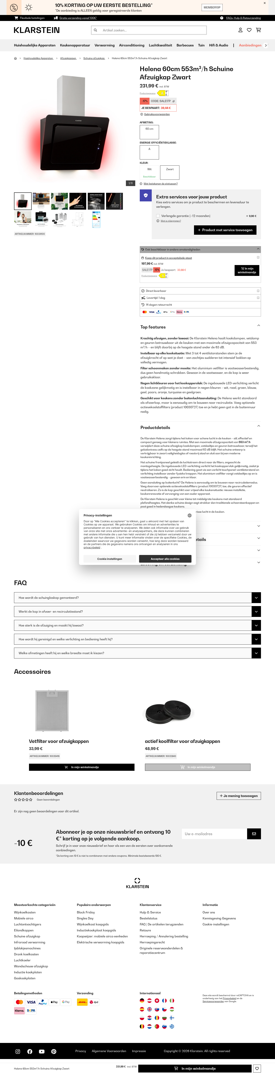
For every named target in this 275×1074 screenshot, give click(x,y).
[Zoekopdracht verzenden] (95, 30)
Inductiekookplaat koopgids (96, 930)
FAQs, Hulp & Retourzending (243, 17)
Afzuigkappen (68, 58)
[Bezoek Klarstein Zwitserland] (157, 1000)
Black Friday (86, 912)
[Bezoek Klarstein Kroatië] (149, 1018)
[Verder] (265, 45)
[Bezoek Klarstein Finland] (172, 1018)
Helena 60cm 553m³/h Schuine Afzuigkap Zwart (139, 58)
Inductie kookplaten (28, 972)
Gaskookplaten (24, 978)
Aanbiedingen (250, 45)
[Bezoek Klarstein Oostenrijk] (149, 1000)
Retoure (145, 930)
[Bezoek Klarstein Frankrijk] (164, 1000)
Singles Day (85, 918)
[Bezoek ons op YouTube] (41, 1051)
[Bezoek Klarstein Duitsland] (142, 1000)
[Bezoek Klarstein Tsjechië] (164, 1009)
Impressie (139, 1051)
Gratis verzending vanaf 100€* (78, 17)
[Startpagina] (19, 58)
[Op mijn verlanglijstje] (257, 1069)
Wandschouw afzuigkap (31, 966)
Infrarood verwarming (29, 942)
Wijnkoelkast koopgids (93, 924)
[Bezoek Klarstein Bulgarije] (164, 1018)
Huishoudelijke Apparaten (39, 58)
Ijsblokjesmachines (27, 948)
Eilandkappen (23, 930)
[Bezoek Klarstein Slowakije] (157, 1009)
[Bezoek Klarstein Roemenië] (157, 1018)
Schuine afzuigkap (94, 58)
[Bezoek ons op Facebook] (29, 1051)
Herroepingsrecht (152, 942)
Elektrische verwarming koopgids (100, 942)
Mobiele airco (23, 918)
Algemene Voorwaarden (109, 1051)
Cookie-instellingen (216, 924)
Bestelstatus (148, 918)
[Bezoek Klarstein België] (142, 1026)
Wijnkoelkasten (25, 912)
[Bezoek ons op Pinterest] (53, 1051)
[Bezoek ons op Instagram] (18, 1051)
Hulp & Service (150, 912)
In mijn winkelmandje (198, 1068)
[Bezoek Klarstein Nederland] (149, 1026)
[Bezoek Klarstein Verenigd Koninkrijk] (149, 1009)
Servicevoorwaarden (213, 1001)
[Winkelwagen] (258, 30)
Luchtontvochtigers (27, 924)
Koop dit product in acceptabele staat (168, 257)
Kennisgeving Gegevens (219, 918)
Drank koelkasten (26, 954)
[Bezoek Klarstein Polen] (142, 1018)
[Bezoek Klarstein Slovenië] (164, 1026)
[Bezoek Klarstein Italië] (172, 1000)
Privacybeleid (229, 998)
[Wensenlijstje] (249, 30)
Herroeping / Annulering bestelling (164, 936)
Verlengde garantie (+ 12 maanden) (185, 216)
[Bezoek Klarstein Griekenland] (172, 1027)
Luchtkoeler (22, 960)
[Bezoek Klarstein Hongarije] (172, 1009)
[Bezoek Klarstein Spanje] (142, 1009)
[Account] (240, 30)
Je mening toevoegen (240, 796)
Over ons (209, 912)
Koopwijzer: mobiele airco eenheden (102, 936)
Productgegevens (147, 93)
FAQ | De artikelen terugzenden (161, 924)
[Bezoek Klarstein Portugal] (157, 1026)
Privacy (80, 1051)
